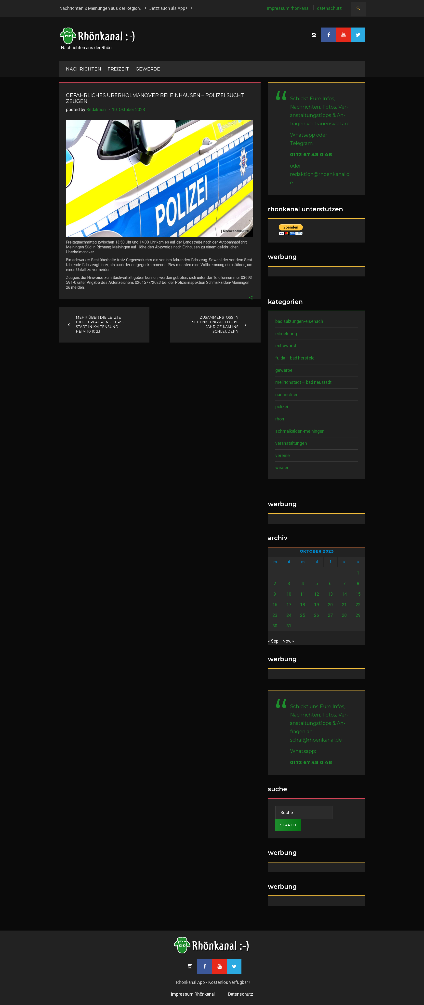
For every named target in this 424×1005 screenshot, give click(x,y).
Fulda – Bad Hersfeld (295, 357)
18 (302, 604)
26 (316, 615)
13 (330, 594)
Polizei (281, 406)
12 (316, 594)
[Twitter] (358, 35)
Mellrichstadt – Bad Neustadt (303, 382)
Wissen (282, 467)
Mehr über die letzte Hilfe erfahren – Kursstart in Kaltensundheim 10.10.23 (100, 324)
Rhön (279, 418)
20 (330, 604)
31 (288, 625)
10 (288, 594)
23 (274, 615)
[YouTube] (343, 35)
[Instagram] (313, 35)
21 (344, 604)
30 (274, 625)
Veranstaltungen (291, 443)
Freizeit (118, 69)
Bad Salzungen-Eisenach (299, 321)
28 (344, 615)
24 (288, 615)
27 (330, 615)
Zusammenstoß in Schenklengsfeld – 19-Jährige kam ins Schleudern (215, 324)
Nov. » (288, 641)
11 (302, 594)
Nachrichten (287, 394)
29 (358, 615)
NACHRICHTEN (83, 69)
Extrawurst (285, 345)
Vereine (282, 455)
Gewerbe (148, 69)
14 (344, 594)
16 (274, 604)
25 (302, 615)
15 (358, 594)
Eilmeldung (286, 333)
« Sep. (273, 641)
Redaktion (96, 109)
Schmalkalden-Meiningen (300, 431)
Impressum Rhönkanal (288, 8)
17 (288, 604)
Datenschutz (329, 8)
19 (316, 604)
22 (358, 604)
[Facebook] (328, 35)
